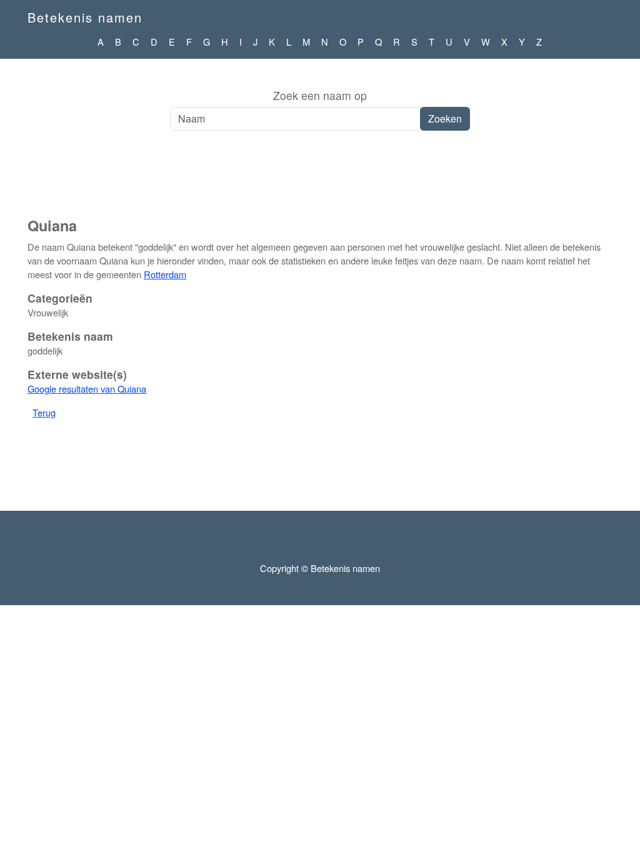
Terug (44, 412)
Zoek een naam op (320, 95)
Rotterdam (165, 274)
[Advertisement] (320, 181)
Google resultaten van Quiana (87, 388)
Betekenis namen (85, 17)
